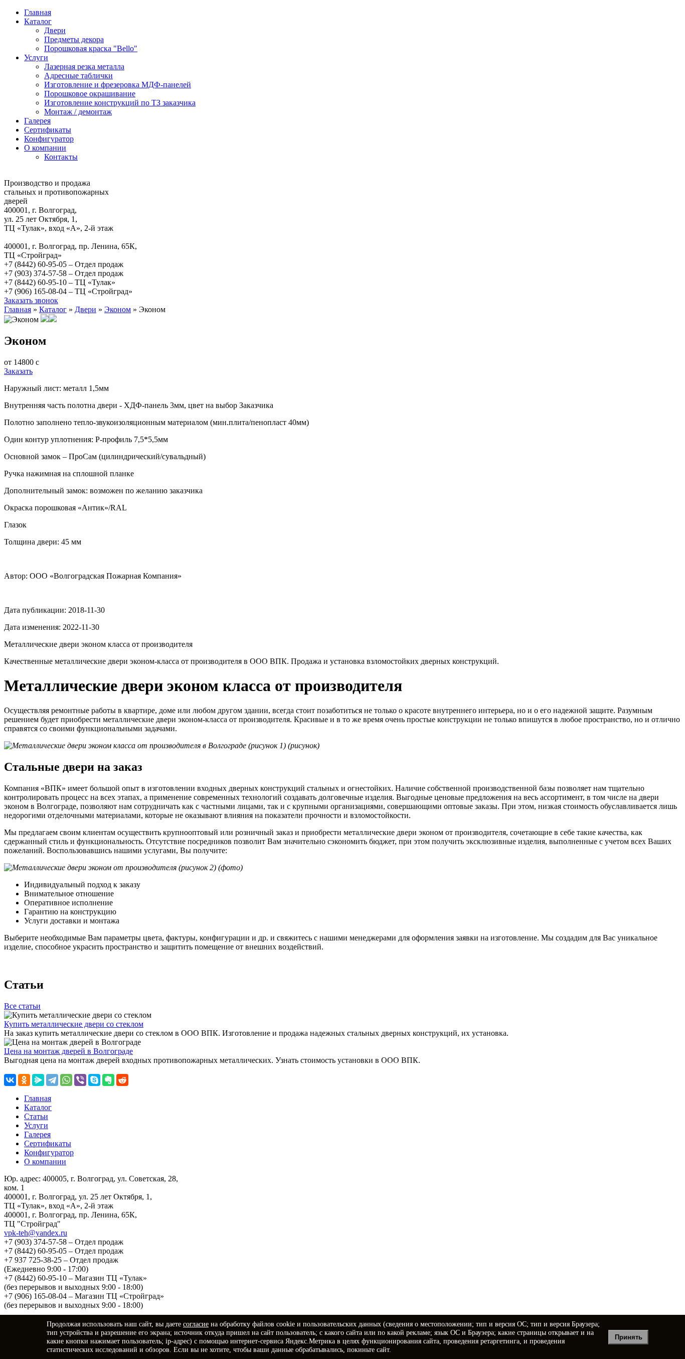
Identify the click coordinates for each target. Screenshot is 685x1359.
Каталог (38, 21)
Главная (37, 12)
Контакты (61, 157)
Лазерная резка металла (84, 66)
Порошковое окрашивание (89, 93)
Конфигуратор (49, 138)
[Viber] (80, 1080)
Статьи (36, 1116)
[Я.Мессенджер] (38, 1080)
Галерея (37, 120)
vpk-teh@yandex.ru (35, 1233)
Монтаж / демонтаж (78, 111)
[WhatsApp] (66, 1080)
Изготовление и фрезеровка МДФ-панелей (117, 84)
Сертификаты (47, 129)
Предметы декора (74, 39)
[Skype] (94, 1080)
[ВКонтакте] (10, 1080)
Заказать (18, 371)
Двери (55, 30)
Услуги (36, 57)
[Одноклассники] (24, 1080)
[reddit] (122, 1080)
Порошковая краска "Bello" (90, 48)
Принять (628, 1337)
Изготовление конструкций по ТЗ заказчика (120, 102)
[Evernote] (108, 1080)
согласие (196, 1324)
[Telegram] (52, 1080)
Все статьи (22, 1006)
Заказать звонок (31, 300)
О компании (45, 148)
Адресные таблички (78, 75)
